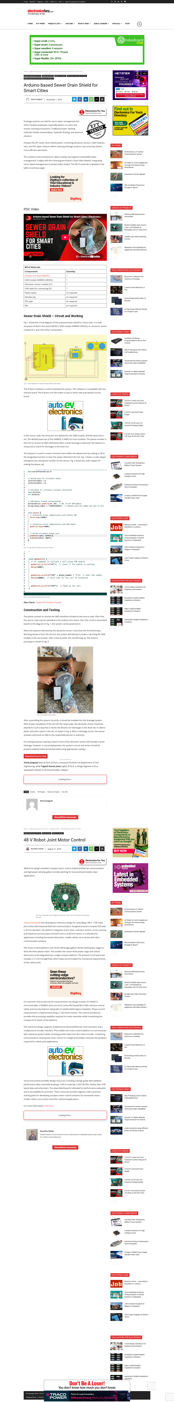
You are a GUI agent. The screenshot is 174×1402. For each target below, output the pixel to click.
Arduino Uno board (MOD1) (37, 275)
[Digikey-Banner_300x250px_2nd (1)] (65, 201)
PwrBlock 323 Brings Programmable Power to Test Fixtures (135, 340)
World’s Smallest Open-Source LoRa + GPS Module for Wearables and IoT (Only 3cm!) (135, 227)
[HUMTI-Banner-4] (87, 64)
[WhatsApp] (91, 99)
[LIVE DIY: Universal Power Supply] (116, 415)
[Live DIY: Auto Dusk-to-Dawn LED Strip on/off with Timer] (116, 436)
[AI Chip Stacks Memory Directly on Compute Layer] (116, 312)
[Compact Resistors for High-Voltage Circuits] (116, 476)
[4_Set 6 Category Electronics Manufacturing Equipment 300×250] (130, 135)
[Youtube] (125, 1)
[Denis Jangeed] (28, 99)
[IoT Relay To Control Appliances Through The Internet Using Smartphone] (116, 165)
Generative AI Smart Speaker (134, 174)
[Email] (96, 99)
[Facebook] (111, 1)
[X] (121, 1)
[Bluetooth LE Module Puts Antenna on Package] (116, 279)
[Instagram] (115, 1)
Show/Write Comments (65, 817)
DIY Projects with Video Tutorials (77, 76)
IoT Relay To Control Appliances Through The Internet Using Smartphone (135, 165)
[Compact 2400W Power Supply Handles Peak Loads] (116, 498)
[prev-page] (111, 195)
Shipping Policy (31, 1397)
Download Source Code (35, 756)
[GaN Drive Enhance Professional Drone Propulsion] (116, 487)
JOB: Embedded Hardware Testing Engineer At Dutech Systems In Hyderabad (134, 538)
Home (26, 71)
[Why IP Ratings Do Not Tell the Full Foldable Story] (116, 352)
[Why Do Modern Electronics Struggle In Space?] (116, 187)
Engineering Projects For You (38, 71)
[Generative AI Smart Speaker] (116, 177)
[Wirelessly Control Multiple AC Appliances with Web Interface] (116, 250)
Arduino (32, 792)
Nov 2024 (65, 792)
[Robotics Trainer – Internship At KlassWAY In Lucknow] (116, 527)
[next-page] (115, 195)
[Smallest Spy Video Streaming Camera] (116, 239)
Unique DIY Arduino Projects (49, 602)
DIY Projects (41, 792)
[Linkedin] (118, 1)
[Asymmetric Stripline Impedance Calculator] (116, 622)
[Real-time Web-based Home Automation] (116, 217)
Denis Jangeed (36, 99)
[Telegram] (74, 99)
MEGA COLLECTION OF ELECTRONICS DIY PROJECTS (38, 78)
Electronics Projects (53, 792)
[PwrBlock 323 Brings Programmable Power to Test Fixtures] (116, 341)
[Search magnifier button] (139, 24)
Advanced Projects (48, 76)
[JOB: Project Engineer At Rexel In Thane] (116, 560)
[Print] (102, 99)
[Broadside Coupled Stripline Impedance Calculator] (116, 600)
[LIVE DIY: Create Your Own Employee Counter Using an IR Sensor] (116, 403)
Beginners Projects (60, 76)
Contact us (42, 1397)
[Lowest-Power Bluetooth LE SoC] (116, 290)
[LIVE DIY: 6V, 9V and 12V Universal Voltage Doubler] (116, 425)
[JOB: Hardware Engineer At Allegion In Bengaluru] (116, 549)
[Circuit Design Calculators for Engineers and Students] (116, 589)
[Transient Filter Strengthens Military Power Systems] (116, 465)
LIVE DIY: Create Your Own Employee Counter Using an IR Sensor (135, 403)
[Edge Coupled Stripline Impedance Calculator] (116, 611)
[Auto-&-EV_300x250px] (65, 430)
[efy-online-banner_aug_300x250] (130, 99)
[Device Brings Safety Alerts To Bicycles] (116, 301)
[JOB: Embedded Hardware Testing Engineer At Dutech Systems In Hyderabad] (116, 538)
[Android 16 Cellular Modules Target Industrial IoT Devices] (116, 374)
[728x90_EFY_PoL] (87, 1401)
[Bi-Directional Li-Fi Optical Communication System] (116, 154)
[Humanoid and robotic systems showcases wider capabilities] (116, 363)
